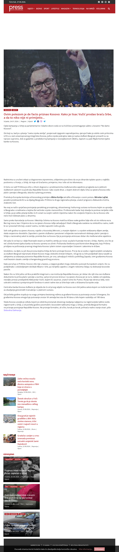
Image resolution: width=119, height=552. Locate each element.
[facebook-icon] (99, 2)
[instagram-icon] (109, 2)
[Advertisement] (40, 32)
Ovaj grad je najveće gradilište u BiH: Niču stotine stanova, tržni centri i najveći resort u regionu (28, 421)
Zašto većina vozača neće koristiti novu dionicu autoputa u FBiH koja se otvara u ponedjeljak (28, 384)
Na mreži (90, 8)
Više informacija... (86, 549)
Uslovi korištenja (60, 545)
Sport (46, 8)
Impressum (35, 545)
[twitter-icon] (102, 2)
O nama (46, 545)
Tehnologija (78, 8)
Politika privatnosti (79, 545)
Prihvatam (99, 549)
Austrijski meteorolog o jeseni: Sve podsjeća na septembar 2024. (20, 498)
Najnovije (35, 409)
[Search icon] (109, 9)
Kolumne (100, 8)
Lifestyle (55, 8)
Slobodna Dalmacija (12, 310)
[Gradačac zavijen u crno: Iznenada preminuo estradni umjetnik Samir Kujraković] (9, 438)
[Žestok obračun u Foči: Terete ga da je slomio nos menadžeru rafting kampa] (9, 401)
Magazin (65, 8)
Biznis (39, 8)
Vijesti (30, 8)
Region (7, 110)
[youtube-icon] (105, 2)
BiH (34, 392)
